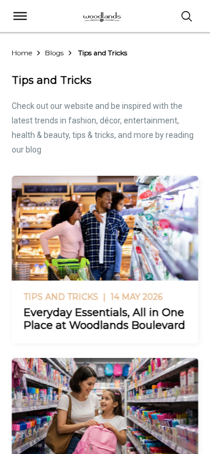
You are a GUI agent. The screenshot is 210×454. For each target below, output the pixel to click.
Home (22, 52)
